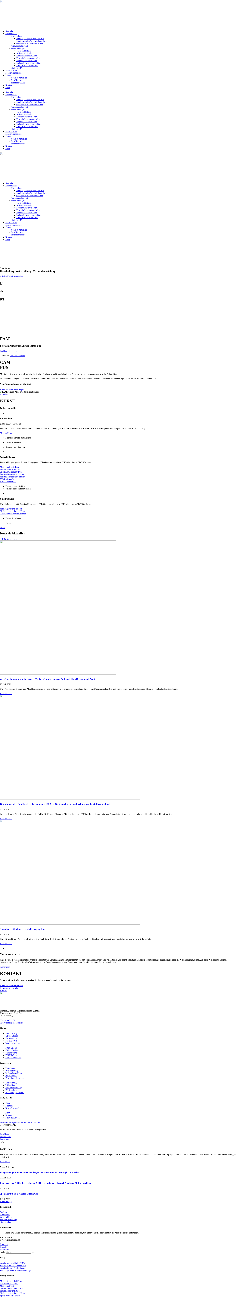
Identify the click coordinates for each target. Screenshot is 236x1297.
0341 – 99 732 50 (7, 1020)
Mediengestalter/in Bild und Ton (30, 38)
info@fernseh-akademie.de (11, 1023)
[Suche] (33, 1252)
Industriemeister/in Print (26, 60)
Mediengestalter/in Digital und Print (31, 41)
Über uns (9, 75)
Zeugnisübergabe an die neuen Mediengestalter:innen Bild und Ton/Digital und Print (47, 679)
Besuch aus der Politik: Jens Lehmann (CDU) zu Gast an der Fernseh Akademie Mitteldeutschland (55, 804)
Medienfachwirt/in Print (26, 56)
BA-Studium (11, 1075)
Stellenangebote (18, 82)
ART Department (17, 355)
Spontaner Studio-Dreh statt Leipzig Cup (23, 929)
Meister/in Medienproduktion (29, 63)
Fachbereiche (11, 33)
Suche (2, 1252)
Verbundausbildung (19, 46)
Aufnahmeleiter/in (24, 53)
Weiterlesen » (6, 693)
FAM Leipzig (17, 80)
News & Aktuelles (19, 78)
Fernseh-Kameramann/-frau (28, 58)
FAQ (7, 87)
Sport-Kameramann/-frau (27, 65)
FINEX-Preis (11, 70)
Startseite (9, 31)
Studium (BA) (17, 68)
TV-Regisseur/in (23, 51)
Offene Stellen (11, 1036)
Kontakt (8, 85)
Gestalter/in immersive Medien (29, 43)
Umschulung (11, 1068)
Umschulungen (17, 36)
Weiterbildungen (18, 48)
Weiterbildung (11, 1071)
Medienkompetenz (13, 73)
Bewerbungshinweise (14, 1078)
